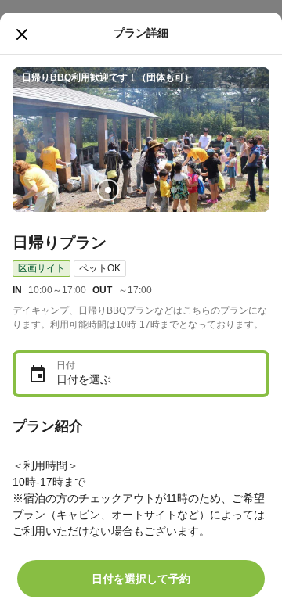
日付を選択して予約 (141, 578)
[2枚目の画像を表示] (130, 190)
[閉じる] (22, 34)
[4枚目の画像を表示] (173, 190)
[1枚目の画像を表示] (108, 190)
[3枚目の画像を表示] (152, 190)
